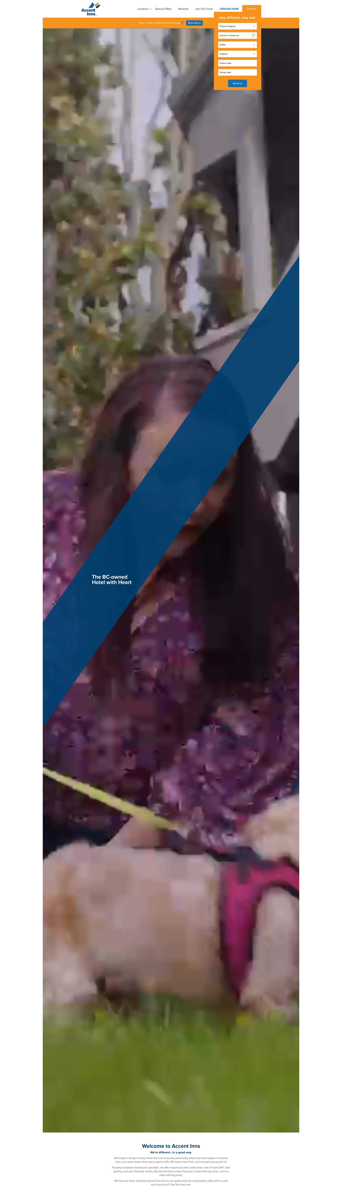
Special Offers (163, 9)
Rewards (183, 9)
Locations (143, 9)
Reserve (251, 8)
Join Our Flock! (204, 9)
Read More (194, 23)
